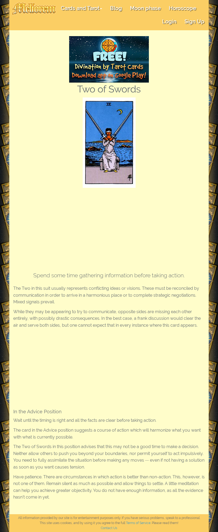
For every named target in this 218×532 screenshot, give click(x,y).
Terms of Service (138, 523)
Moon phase (145, 8)
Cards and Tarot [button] (80, 8)
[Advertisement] (109, 227)
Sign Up (194, 21)
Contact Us (109, 528)
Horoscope (182, 8)
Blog (116, 8)
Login (169, 21)
